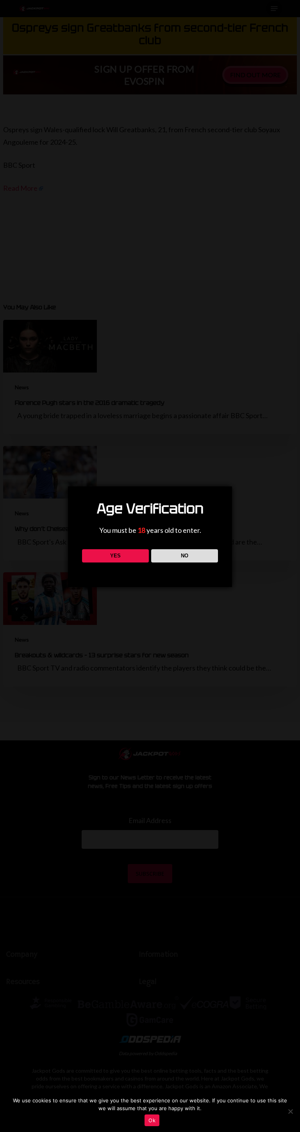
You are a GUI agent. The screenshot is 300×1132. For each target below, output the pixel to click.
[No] (290, 1111)
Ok (151, 1120)
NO (184, 556)
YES (115, 556)
